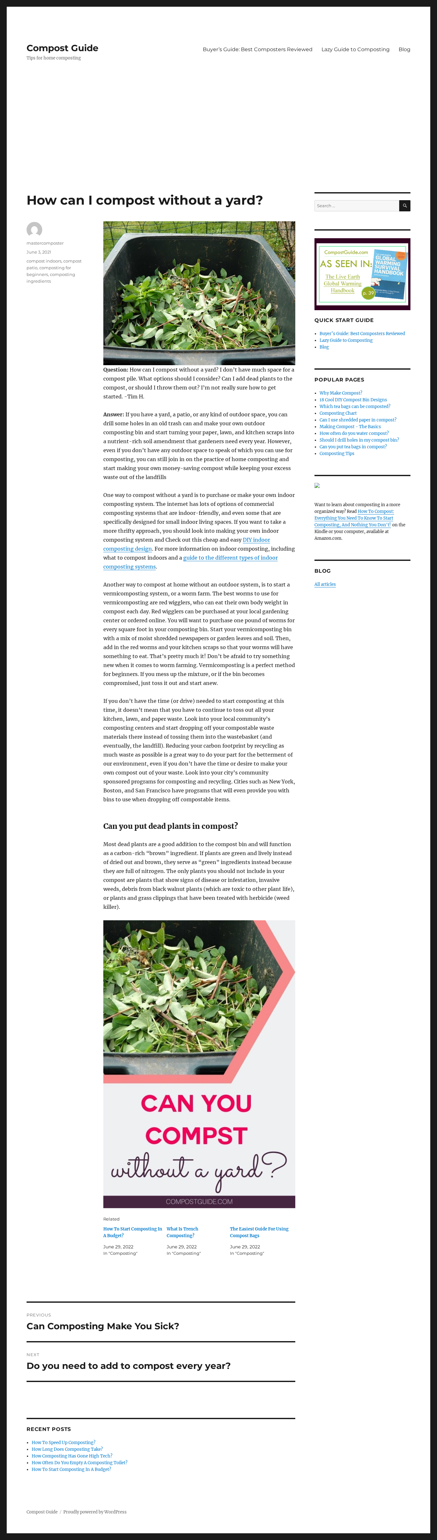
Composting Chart (338, 413)
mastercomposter (45, 243)
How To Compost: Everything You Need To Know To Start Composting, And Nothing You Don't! (354, 518)
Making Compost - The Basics (350, 426)
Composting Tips (337, 453)
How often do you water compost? (354, 433)
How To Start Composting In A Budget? (71, 1469)
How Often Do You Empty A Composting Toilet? (79, 1462)
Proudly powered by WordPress (95, 1512)
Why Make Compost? (341, 393)
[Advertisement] (218, 145)
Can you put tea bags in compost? (353, 447)
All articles (325, 584)
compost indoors (44, 260)
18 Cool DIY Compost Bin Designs (353, 400)
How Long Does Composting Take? (67, 1449)
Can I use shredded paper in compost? (358, 420)
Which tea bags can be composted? (355, 406)
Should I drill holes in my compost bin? (359, 440)
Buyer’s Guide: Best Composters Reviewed (258, 49)
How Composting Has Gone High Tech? (72, 1456)
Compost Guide (63, 48)
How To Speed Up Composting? (63, 1442)
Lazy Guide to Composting (356, 49)
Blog (404, 49)
